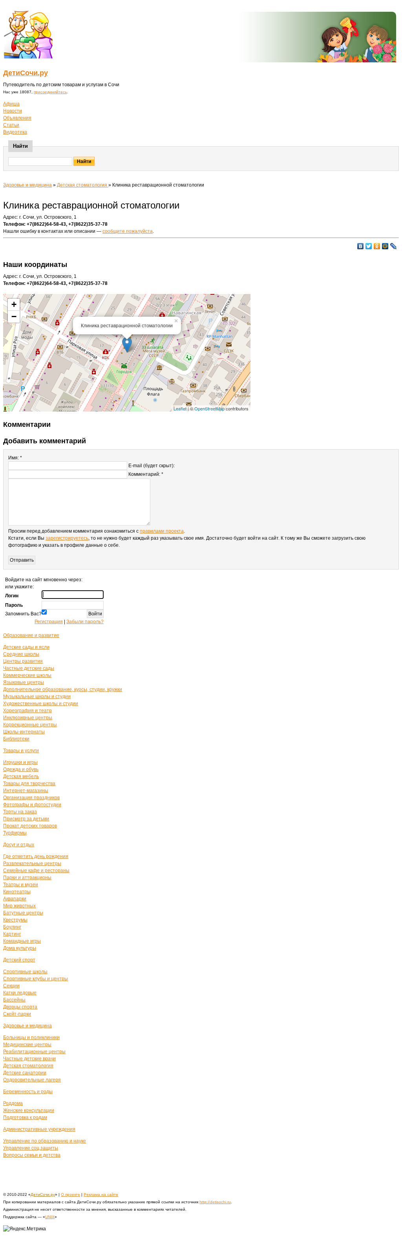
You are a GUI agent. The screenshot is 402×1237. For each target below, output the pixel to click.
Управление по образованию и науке (44, 1141)
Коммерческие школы (27, 675)
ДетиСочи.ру (25, 73)
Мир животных (19, 906)
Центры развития (23, 661)
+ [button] (13, 304)
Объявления (17, 118)
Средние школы (21, 654)
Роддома (13, 1103)
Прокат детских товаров (30, 826)
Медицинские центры (27, 1044)
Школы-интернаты (24, 732)
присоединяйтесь (50, 92)
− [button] (13, 316)
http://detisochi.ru (215, 1202)
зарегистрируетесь (67, 538)
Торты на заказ (20, 811)
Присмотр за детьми (26, 819)
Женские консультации (28, 1110)
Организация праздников (31, 797)
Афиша (11, 104)
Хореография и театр (27, 710)
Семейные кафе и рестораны (36, 870)
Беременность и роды (28, 1091)
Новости (12, 111)
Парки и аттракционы (27, 877)
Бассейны (14, 1000)
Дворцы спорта (20, 1007)
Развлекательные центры (32, 863)
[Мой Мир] (385, 246)
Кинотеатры (17, 891)
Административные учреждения (39, 1129)
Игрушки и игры (20, 762)
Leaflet (180, 408)
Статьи (11, 125)
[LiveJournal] (393, 246)
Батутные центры (23, 913)
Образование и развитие (31, 635)
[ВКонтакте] (360, 246)
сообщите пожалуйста (127, 231)
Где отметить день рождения (35, 856)
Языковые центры (23, 682)
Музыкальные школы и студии (37, 696)
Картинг (12, 934)
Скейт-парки (17, 1014)
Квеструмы (15, 920)
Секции (11, 986)
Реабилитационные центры (34, 1051)
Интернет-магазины (25, 790)
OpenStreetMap (209, 408)
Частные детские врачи (29, 1058)
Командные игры (22, 941)
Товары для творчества (29, 783)
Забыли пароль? (85, 621)
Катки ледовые (20, 993)
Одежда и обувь (20, 769)
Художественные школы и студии (40, 703)
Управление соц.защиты (30, 1148)
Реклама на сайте (101, 1194)
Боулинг (12, 927)
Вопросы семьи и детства (31, 1155)
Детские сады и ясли (26, 647)
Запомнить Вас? (23, 614)
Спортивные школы (25, 971)
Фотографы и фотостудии (32, 804)
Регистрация (49, 621)
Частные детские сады (28, 668)
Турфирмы (15, 833)
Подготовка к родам (25, 1117)
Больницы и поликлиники (31, 1037)
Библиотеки (16, 739)
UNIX (50, 1217)
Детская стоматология (82, 185)
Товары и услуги (21, 750)
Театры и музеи (20, 884)
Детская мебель (21, 776)
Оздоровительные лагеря (32, 1080)
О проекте (70, 1194)
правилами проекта (162, 531)
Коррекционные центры (30, 724)
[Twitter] (369, 246)
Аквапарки (14, 898)
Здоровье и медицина (27, 185)
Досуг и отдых (18, 844)
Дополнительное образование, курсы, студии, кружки (62, 689)
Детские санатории (24, 1073)
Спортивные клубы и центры (35, 978)
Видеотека (15, 132)
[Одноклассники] (377, 246)
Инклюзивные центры (27, 717)
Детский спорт (19, 960)
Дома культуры (19, 948)
